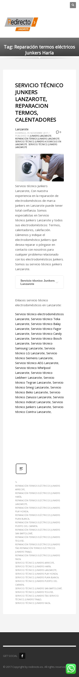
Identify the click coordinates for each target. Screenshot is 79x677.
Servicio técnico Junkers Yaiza (32, 603)
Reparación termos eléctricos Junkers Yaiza (37, 557)
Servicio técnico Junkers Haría (33, 566)
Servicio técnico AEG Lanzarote (36, 363)
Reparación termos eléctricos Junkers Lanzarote (37, 502)
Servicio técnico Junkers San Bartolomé (38, 588)
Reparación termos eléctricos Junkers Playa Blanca (37, 517)
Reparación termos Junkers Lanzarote (37, 138)
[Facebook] (22, 656)
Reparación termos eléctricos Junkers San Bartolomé (37, 531)
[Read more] (21, 473)
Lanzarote (22, 129)
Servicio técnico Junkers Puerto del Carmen (36, 583)
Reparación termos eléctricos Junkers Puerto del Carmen (37, 524)
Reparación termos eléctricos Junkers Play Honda (37, 509)
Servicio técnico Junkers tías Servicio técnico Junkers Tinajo (37, 597)
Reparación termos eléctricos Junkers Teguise (37, 539)
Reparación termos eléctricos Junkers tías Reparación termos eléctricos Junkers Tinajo (37, 548)
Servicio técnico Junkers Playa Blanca (37, 577)
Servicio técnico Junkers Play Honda (36, 573)
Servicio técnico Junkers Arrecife (34, 562)
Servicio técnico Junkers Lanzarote (37, 282)
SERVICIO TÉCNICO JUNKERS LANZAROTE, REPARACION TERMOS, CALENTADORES (39, 102)
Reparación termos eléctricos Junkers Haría (37, 495)
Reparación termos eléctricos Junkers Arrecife (37, 487)
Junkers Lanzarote (40, 135)
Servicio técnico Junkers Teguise (34, 592)
